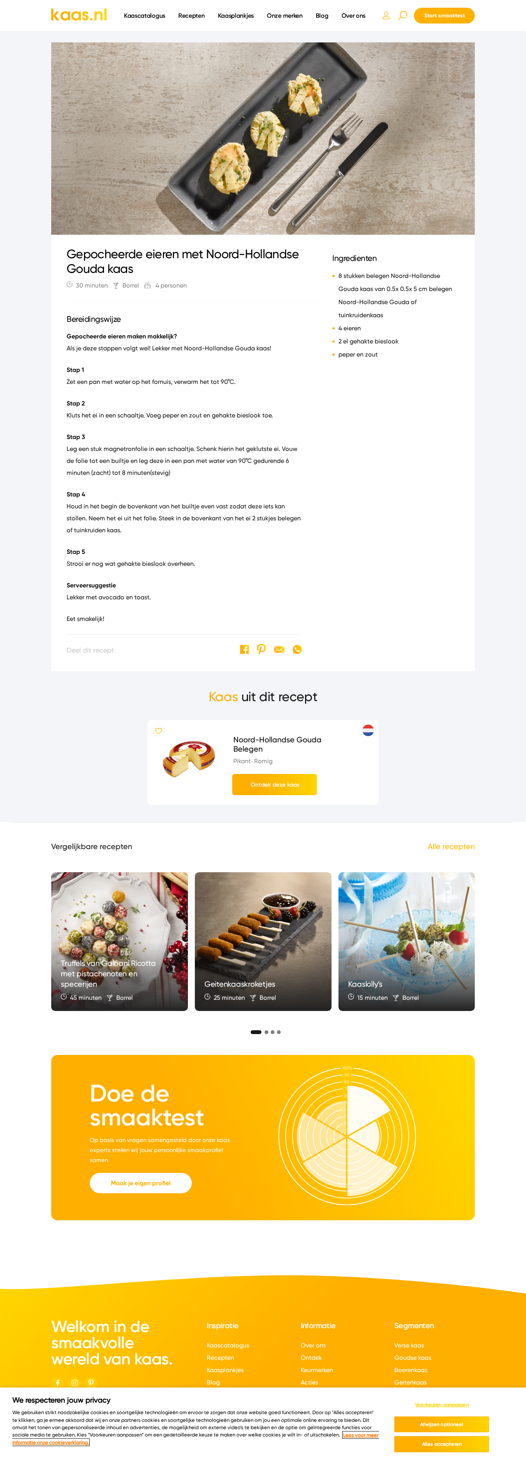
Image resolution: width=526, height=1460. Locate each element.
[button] (253, 1031)
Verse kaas (409, 1345)
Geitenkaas (410, 1382)
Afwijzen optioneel (441, 1424)
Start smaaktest (444, 15)
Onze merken (285, 15)
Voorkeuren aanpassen (442, 1404)
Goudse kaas (412, 1357)
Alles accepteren (442, 1444)
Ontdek (311, 1357)
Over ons (354, 15)
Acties (309, 1382)
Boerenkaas (410, 1370)
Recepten (191, 15)
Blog (322, 15)
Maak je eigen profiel (141, 1183)
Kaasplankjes (236, 15)
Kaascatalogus (144, 15)
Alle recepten (451, 846)
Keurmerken (317, 1370)
